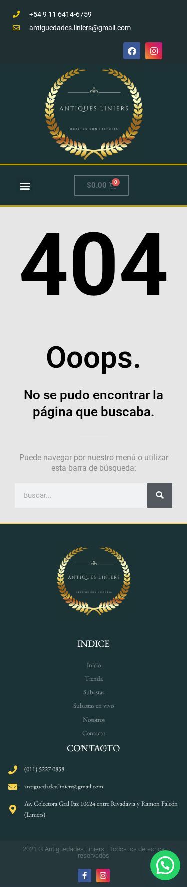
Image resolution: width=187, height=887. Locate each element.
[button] (24, 185)
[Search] (159, 495)
